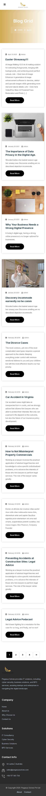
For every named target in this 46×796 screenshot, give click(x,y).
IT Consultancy (8, 735)
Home (20, 30)
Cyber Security (8, 739)
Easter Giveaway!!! (17, 59)
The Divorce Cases (17, 342)
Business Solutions (9, 744)
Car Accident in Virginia (19, 397)
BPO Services (7, 748)
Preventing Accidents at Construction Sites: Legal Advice (20, 562)
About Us (5, 711)
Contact (27, 792)
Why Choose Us (8, 715)
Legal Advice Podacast (19, 619)
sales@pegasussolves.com (18, 770)
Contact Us (6, 719)
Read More (15, 100)
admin (23, 54)
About (19, 792)
